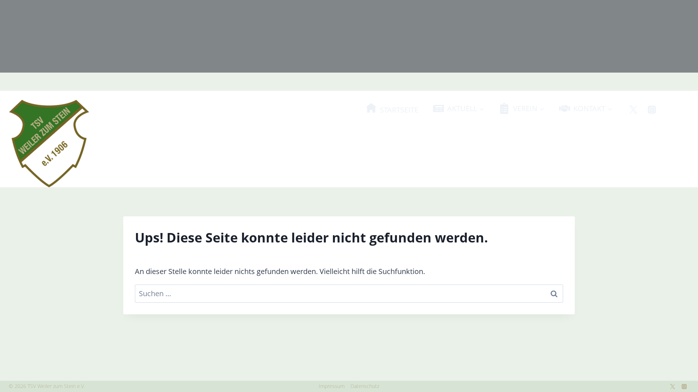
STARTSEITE (399, 110)
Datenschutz (364, 386)
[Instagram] (652, 110)
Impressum (332, 386)
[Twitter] (633, 110)
